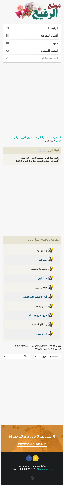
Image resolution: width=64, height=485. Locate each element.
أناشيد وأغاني (43, 137)
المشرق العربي (27, 137)
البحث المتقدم (49, 50)
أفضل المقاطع (49, 35)
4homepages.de (45, 469)
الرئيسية (53, 28)
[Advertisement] (32, 96)
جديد (55, 43)
